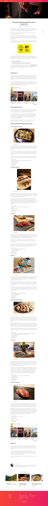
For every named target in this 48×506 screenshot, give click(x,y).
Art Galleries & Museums (24, 495)
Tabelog (16, 191)
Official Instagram (13, 253)
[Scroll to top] (43, 29)
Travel (37, 495)
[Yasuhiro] (19, 475)
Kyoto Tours (9, 496)
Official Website (13, 164)
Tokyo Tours (9, 495)
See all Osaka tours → (35, 104)
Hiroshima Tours (10, 497)
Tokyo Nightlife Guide (33, 495)
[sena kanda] (12, 465)
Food (38, 495)
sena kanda (16, 463)
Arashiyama (20, 495)
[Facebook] (43, 33)
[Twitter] (43, 31)
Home (30, 495)
